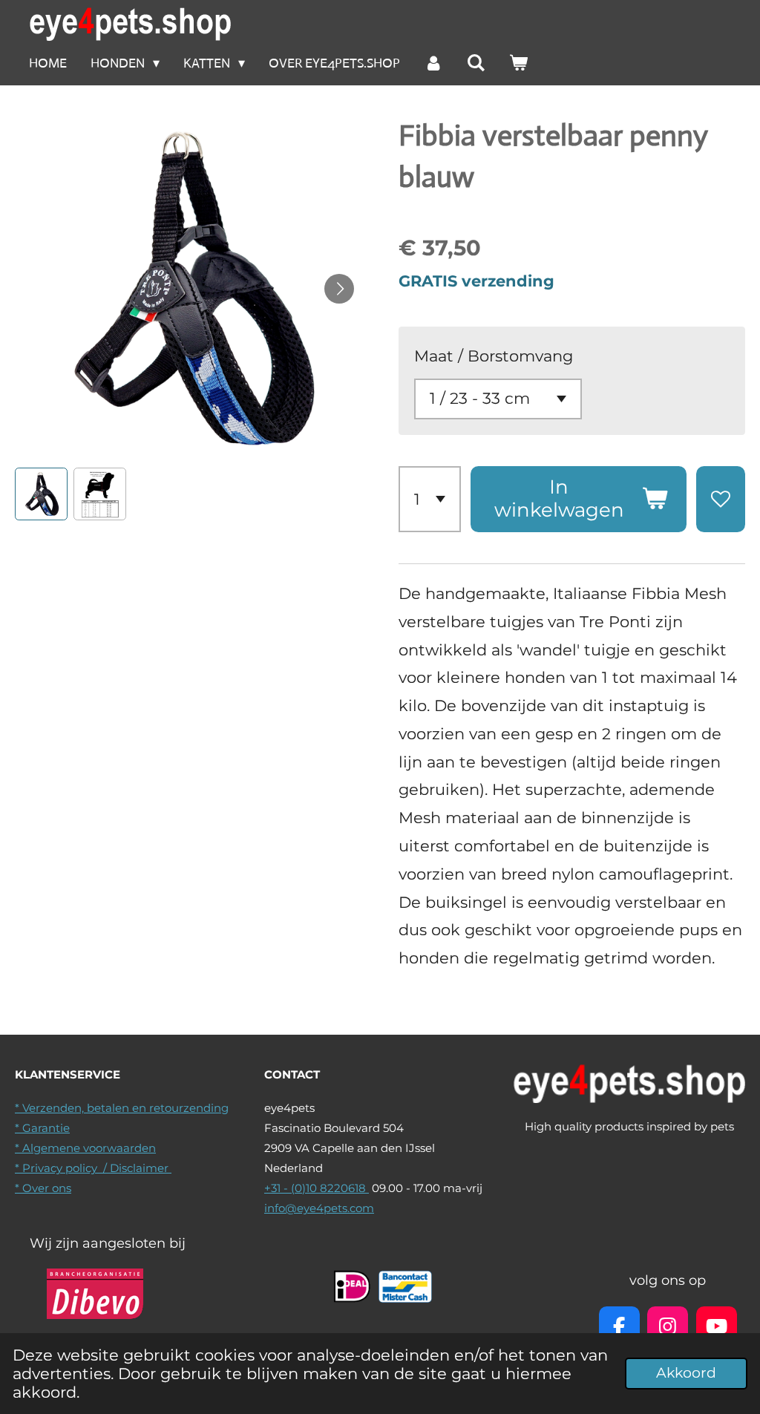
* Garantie (42, 1128)
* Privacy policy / (62, 1168)
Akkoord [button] (686, 1372)
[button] (41, 494)
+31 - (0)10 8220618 (316, 1188)
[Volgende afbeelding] (339, 289)
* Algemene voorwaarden (85, 1148)
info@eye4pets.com (319, 1208)
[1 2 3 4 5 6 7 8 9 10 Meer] (430, 499)
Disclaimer (140, 1168)
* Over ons (43, 1188)
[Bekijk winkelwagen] (518, 63)
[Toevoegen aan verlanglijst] (720, 499)
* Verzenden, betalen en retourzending (122, 1108)
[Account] (433, 63)
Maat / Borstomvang (493, 356)
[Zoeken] (476, 63)
